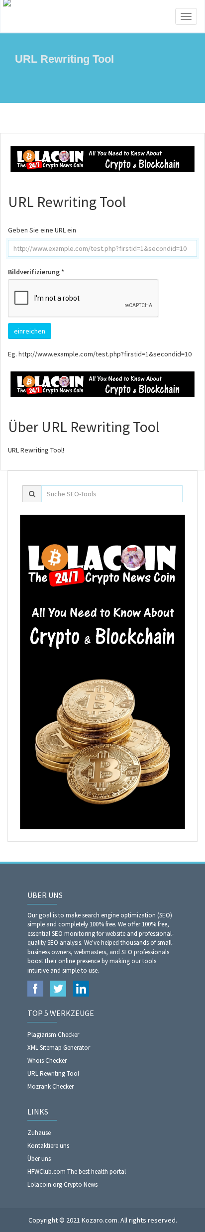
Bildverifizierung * (36, 271)
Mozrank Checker (50, 1086)
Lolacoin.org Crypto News (62, 1184)
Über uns (39, 1158)
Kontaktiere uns (48, 1145)
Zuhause (39, 1132)
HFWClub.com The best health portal (76, 1171)
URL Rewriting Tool (53, 1073)
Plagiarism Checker (53, 1034)
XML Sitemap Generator (58, 1047)
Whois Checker (47, 1060)
